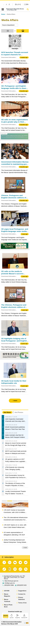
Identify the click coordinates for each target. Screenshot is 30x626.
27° (19, 4)
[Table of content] (2, 9)
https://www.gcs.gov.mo (11, 581)
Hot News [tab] (7, 412)
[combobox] (10, 25)
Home (3, 14)
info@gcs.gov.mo (10, 583)
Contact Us (21, 594)
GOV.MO (6, 590)
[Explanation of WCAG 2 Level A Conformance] (26, 623)
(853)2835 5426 (21, 585)
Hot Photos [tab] (19, 412)
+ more (25, 547)
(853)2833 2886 (9, 585)
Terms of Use (22, 602)
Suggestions (22, 590)
